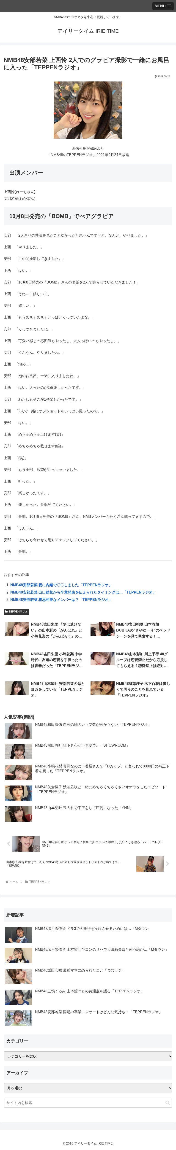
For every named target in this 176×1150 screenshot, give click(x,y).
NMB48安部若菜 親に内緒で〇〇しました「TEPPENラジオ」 (61, 585)
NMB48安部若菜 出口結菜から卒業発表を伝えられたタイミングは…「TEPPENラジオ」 (83, 592)
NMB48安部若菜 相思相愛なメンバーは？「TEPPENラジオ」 (61, 600)
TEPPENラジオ (18, 611)
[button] (168, 1102)
